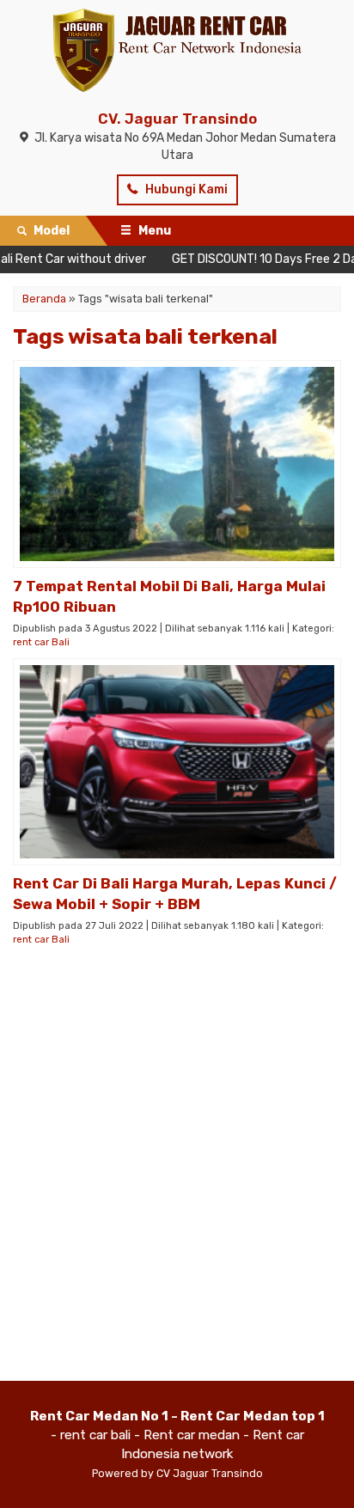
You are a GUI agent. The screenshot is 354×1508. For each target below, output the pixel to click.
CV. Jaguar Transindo (177, 118)
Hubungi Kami (185, 189)
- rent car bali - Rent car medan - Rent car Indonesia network (177, 1435)
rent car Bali (41, 642)
